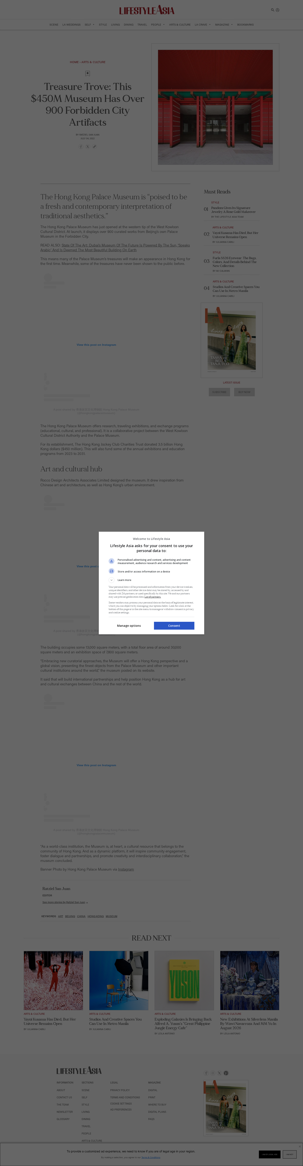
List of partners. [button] (152, 596)
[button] (151, 580)
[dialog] (151, 583)
